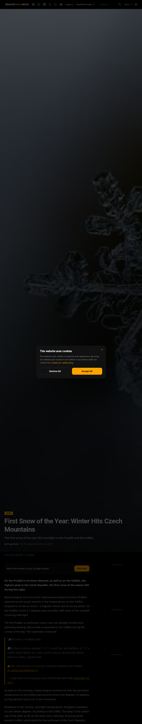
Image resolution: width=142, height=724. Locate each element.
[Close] (102, 349)
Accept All (87, 371)
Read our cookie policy (63, 362)
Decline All (55, 371)
